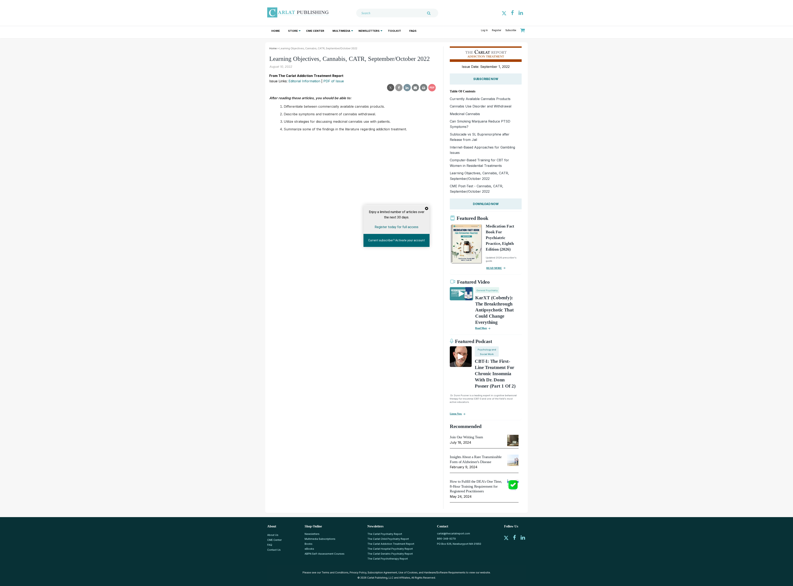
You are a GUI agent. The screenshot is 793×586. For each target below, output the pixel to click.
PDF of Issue (333, 81)
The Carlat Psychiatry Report (384, 533)
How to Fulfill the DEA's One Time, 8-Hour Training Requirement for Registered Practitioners (476, 486)
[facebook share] (398, 88)
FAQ (269, 544)
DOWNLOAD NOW (486, 204)
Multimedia (341, 30)
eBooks (309, 548)
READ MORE (494, 268)
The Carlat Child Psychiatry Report (388, 538)
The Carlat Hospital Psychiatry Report (390, 548)
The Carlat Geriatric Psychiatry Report (390, 553)
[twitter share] (390, 88)
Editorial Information (304, 81)
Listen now (456, 414)
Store (293, 30)
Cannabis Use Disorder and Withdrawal (480, 106)
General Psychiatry (487, 290)
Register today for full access (396, 227)
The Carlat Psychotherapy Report (387, 558)
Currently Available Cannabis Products (480, 99)
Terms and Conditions (335, 572)
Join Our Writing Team (466, 437)
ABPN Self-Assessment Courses (324, 553)
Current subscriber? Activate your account (396, 240)
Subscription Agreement (382, 572)
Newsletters (369, 30)
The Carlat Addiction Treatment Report (390, 543)
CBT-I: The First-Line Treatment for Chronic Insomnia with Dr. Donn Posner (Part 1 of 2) (495, 374)
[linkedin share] (407, 88)
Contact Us (274, 549)
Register (496, 30)
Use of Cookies (408, 572)
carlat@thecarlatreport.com (453, 533)
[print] (423, 88)
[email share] (415, 88)
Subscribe (510, 30)
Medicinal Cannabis (465, 114)
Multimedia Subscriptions (320, 538)
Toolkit (394, 30)
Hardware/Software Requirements (444, 572)
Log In (484, 30)
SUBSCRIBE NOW (485, 79)
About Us (272, 534)
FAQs (413, 30)
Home (275, 30)
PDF (432, 87)
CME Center (315, 30)
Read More (481, 328)
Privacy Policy (358, 572)
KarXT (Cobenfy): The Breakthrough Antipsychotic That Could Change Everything (494, 310)
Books (308, 543)
